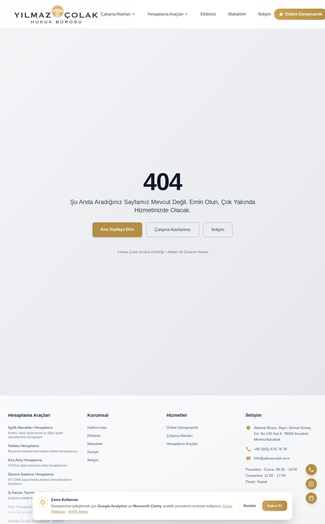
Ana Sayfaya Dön (117, 229)
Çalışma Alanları (116, 14)
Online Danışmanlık (182, 427)
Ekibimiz (208, 14)
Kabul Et (274, 506)
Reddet (249, 506)
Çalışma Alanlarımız (173, 229)
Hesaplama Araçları (165, 14)
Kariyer (93, 452)
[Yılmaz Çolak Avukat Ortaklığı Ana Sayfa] (56, 14)
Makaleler (237, 14)
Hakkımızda (96, 427)
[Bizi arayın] (311, 469)
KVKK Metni (78, 512)
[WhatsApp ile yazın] (311, 483)
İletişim (264, 14)
